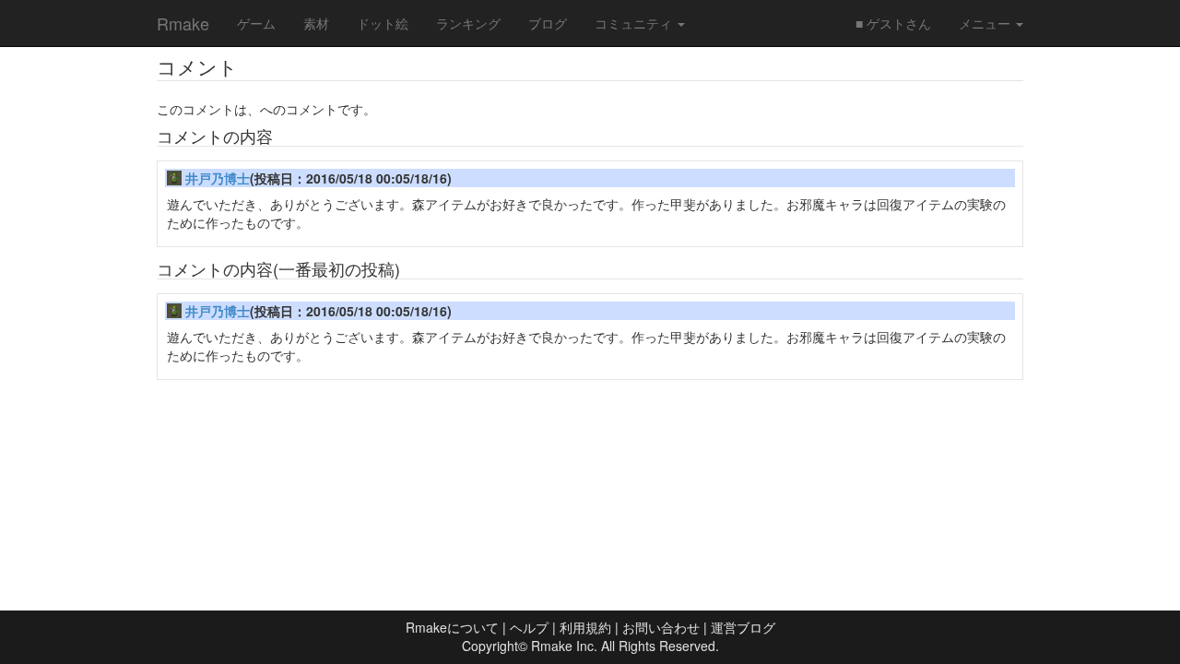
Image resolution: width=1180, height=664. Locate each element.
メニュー (986, 23)
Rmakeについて (452, 627)
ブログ (547, 23)
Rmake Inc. (564, 645)
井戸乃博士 (217, 178)
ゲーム (256, 23)
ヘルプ (529, 627)
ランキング (468, 23)
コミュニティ (635, 23)
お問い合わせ (661, 627)
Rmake (183, 23)
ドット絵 (382, 23)
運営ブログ (743, 627)
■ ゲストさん (893, 23)
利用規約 (585, 627)
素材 (316, 23)
